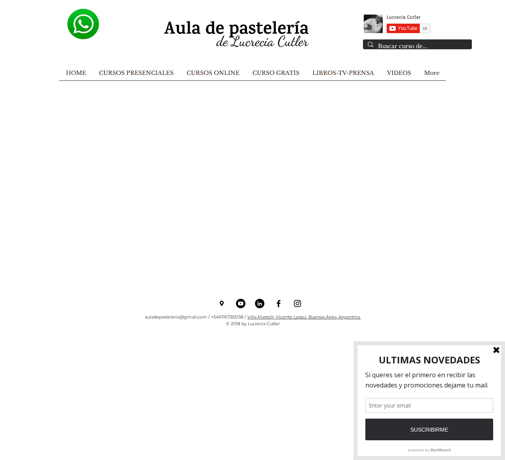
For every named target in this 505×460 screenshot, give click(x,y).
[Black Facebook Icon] (278, 303)
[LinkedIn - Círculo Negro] (259, 303)
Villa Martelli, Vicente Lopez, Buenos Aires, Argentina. (304, 317)
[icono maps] (221, 303)
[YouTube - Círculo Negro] (240, 303)
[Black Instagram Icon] (297, 303)
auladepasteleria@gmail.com (176, 317)
